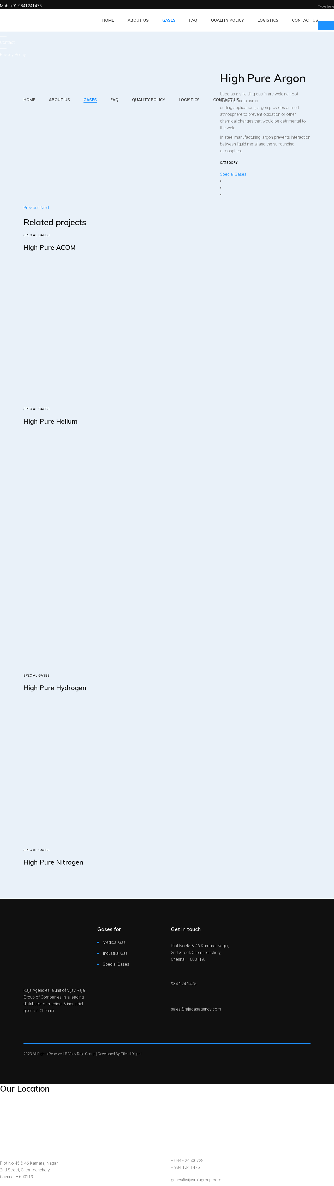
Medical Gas (114, 942)
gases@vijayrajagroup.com (196, 1179)
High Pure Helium (50, 421)
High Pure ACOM (49, 247)
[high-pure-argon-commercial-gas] (117, 122)
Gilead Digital (131, 1054)
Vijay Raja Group (82, 1054)
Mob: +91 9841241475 (21, 5)
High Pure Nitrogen (53, 862)
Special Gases (233, 174)
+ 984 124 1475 (185, 1167)
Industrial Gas (115, 953)
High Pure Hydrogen (54, 688)
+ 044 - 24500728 (187, 1160)
